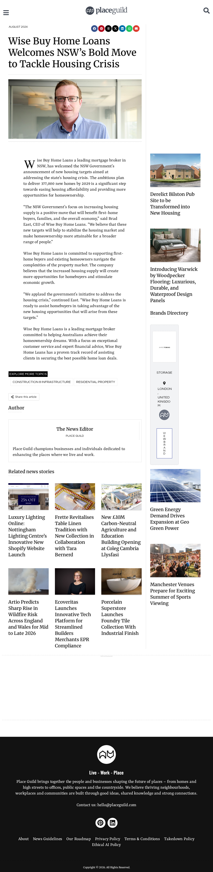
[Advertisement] (175, 86)
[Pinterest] (100, 823)
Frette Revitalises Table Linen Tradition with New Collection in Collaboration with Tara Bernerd (74, 536)
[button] (94, 28)
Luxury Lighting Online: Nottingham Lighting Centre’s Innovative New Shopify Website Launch (27, 536)
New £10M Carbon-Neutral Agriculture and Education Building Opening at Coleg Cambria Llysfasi (121, 536)
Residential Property (95, 382)
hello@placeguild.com (116, 805)
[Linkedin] (113, 823)
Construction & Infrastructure (42, 382)
